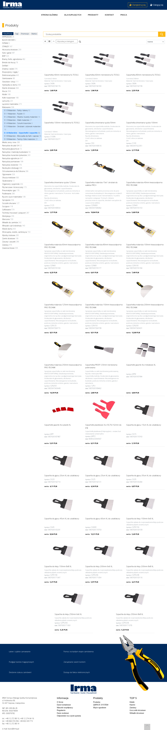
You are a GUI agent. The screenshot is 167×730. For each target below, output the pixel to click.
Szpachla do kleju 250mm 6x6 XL (68, 614)
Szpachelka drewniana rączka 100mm (142, 122)
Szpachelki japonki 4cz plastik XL (57, 425)
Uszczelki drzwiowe (138, 710)
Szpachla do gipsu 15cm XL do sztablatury (143, 425)
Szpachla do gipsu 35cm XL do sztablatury (143, 475)
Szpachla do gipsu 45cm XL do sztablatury (61, 518)
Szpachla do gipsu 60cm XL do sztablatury (102, 518)
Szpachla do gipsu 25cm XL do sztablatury (102, 475)
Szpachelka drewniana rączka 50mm (100, 122)
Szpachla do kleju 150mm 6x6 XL (139, 518)
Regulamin (61, 710)
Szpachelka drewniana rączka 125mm (60, 182)
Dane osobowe (63, 713)
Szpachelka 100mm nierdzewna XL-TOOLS (62, 122)
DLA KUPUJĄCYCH (72, 15)
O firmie (60, 702)
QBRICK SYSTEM (100, 705)
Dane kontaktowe (64, 705)
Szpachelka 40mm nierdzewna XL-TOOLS (61, 75)
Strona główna (49, 15)
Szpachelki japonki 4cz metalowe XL (141, 365)
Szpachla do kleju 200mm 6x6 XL (98, 566)
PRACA (123, 15)
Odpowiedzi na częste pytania (69, 716)
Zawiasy (133, 708)
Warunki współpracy (65, 708)
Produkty (93, 15)
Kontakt (109, 15)
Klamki (132, 705)
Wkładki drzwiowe (137, 713)
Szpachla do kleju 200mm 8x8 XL (139, 566)
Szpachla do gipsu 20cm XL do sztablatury (61, 475)
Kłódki (132, 702)
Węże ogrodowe (99, 708)
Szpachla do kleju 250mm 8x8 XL (129, 614)
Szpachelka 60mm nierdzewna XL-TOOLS (102, 75)
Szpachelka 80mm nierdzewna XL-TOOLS (143, 75)
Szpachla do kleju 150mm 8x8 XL (58, 566)
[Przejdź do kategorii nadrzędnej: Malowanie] (45, 41)
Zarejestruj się (139, 5)
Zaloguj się (158, 5)
